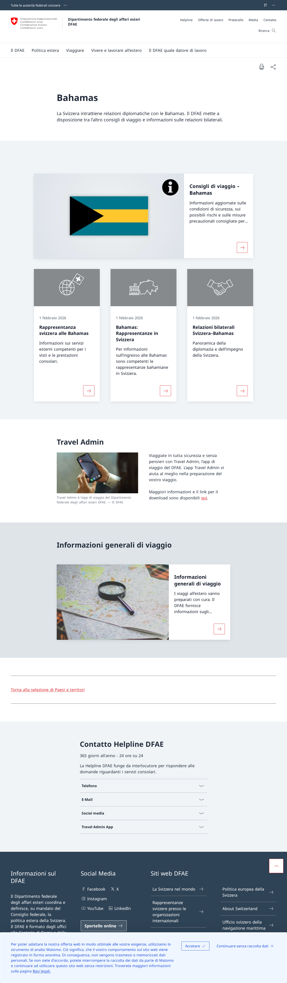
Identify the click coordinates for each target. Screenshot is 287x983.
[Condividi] (273, 66)
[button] (17, 50)
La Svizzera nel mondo (173, 889)
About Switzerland (239, 908)
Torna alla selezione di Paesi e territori (48, 689)
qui (204, 497)
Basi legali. (42, 971)
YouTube (95, 908)
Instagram (97, 898)
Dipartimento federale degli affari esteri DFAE (104, 22)
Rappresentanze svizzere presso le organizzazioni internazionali (169, 911)
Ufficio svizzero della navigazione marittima (243, 925)
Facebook (96, 889)
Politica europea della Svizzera (243, 892)
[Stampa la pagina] (261, 66)
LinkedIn (122, 908)
